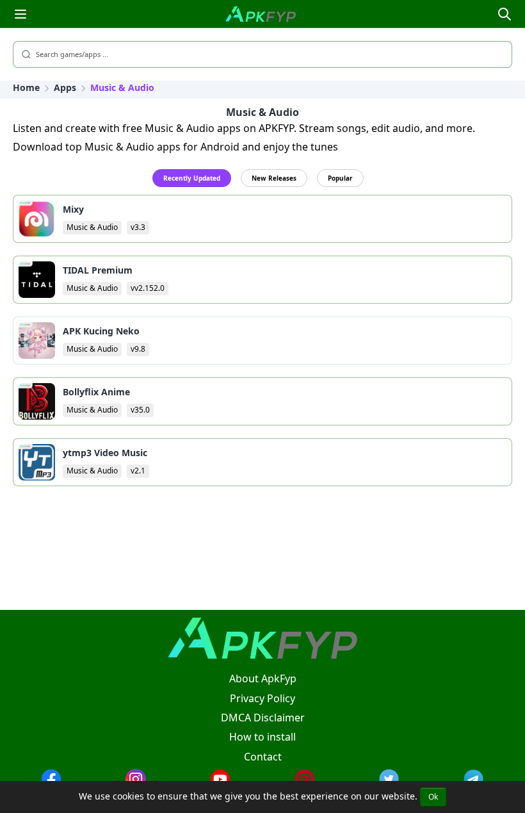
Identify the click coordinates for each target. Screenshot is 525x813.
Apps (65, 87)
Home (26, 87)
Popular (340, 178)
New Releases (274, 178)
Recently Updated (191, 178)
